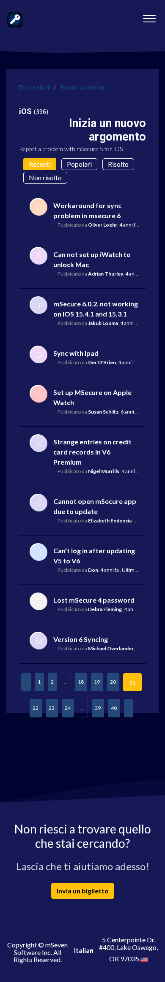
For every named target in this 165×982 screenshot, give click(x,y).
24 (68, 708)
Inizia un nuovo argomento (107, 129)
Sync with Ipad (76, 353)
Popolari (79, 164)
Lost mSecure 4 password (94, 600)
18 (81, 682)
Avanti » (128, 708)
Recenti (40, 164)
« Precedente (26, 682)
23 (52, 708)
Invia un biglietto (83, 891)
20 (113, 682)
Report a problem (83, 87)
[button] (149, 16)
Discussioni (34, 87)
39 (98, 708)
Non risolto (45, 177)
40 (114, 708)
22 (35, 708)
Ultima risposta (139, 570)
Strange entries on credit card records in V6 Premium (92, 452)
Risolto (118, 164)
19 (97, 682)
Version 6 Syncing (80, 639)
